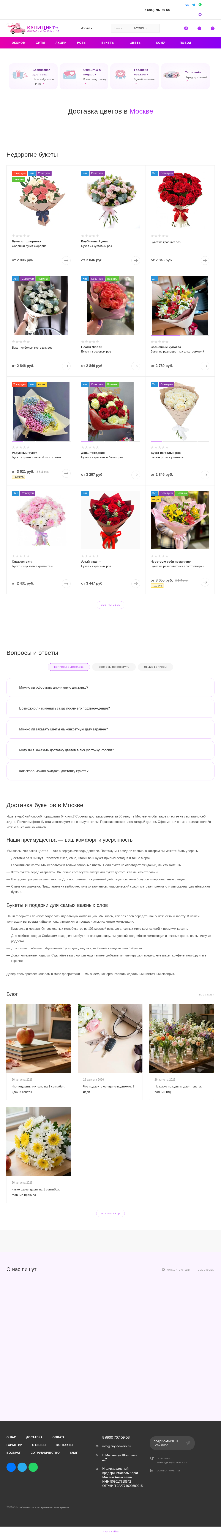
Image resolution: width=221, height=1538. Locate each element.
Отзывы (39, 1445)
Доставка (34, 1437)
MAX (44, 1467)
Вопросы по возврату (114, 667)
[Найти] (154, 28)
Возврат (13, 1452)
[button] (33, 76)
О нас (11, 1437)
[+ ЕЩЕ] (207, 42)
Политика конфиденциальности (172, 1460)
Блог (74, 1452)
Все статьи (207, 995)
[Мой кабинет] (213, 10)
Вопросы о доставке (69, 667)
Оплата (58, 1437)
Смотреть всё (110, 605)
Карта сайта (110, 1531)
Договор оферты (168, 1470)
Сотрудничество (45, 1452)
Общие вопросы (155, 667)
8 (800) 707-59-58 (157, 10)
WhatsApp (33, 1467)
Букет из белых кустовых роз (32, 347)
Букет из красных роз (165, 242)
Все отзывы (206, 1270)
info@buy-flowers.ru (116, 1446)
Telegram (22, 1467)
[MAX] (200, 14)
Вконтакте (11, 1467)
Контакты (64, 1445)
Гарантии (14, 1445)
